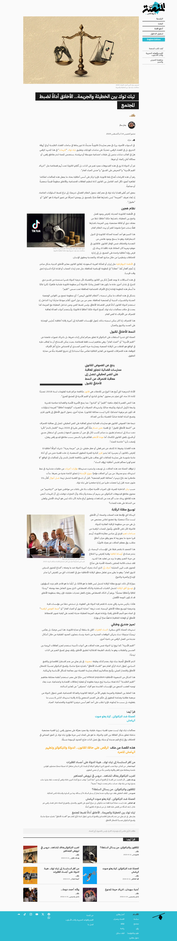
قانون (86, 391)
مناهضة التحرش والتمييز (156, 61)
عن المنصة (89, 915)
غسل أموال (54, 478)
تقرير (101, 453)
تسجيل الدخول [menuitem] (157, 33)
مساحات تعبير (129, 533)
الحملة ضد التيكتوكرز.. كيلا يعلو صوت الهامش (122, 868)
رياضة (122, 928)
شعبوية (88, 661)
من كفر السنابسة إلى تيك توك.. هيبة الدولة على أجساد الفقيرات (56, 868)
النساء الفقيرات (101, 629)
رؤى (133, 115)
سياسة (136, 919)
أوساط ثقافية (116, 554)
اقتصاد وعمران (118, 919)
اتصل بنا (90, 924)
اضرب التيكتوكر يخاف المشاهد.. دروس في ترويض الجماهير (58, 847)
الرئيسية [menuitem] (159, 18)
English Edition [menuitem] (154, 39)
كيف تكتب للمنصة (156, 48)
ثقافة (122, 923)
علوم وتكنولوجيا (133, 933)
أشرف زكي (107, 567)
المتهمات (62, 150)
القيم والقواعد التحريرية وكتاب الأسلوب (154, 54)
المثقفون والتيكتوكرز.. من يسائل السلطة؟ (125, 847)
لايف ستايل (120, 933)
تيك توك (72, 150)
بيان (127, 489)
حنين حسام (97, 428)
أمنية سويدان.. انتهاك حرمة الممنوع (127, 889)
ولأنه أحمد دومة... (72, 889)
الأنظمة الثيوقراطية (124, 264)
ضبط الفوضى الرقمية (50, 608)
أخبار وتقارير (120, 914)
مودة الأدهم (98, 437)
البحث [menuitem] (160, 23)
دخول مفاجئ (134, 937)
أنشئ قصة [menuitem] (158, 28)
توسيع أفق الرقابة (125, 588)
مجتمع (136, 923)
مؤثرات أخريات (71, 468)
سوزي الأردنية (86, 473)
